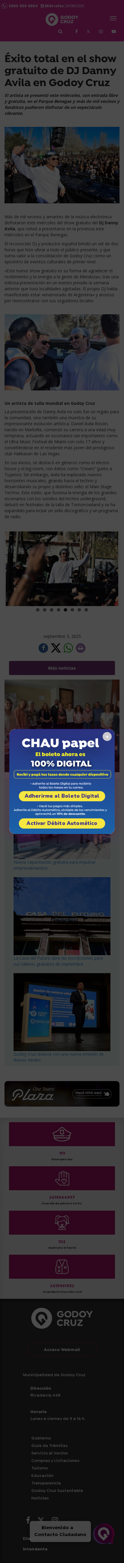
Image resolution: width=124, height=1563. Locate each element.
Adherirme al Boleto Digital (62, 796)
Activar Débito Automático (61, 823)
